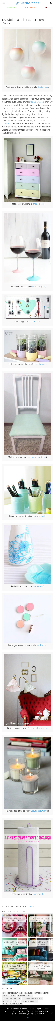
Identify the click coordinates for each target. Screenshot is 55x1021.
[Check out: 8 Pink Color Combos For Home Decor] (40, 925)
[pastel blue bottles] (27, 583)
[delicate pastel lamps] (27, 725)
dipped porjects (41, 993)
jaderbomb (38, 894)
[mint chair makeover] (27, 454)
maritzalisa (41, 645)
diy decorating (9, 996)
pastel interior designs (12, 1004)
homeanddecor (38, 457)
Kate (32, 906)
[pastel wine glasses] (27, 284)
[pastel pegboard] (27, 319)
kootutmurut (39, 516)
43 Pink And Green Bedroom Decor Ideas (14, 943)
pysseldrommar (39, 728)
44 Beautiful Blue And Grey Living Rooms (40, 943)
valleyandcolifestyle (38, 811)
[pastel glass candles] (27, 808)
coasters (6, 123)
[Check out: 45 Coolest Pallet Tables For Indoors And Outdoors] (14, 973)
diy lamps (7, 1001)
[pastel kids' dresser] (27, 201)
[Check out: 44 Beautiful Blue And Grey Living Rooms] (40, 949)
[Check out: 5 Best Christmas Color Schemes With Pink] (14, 925)
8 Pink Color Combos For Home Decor (40, 919)
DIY (4, 993)
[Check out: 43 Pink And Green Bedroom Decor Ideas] (14, 949)
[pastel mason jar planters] (27, 361)
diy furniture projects (32, 998)
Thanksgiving (30, 8)
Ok (27, 1017)
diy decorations (25, 996)
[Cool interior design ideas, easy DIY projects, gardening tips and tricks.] (27, 4)
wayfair (37, 321)
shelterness (42, 87)
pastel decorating (29, 1001)
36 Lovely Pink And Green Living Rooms (41, 967)
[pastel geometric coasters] (27, 642)
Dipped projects (36, 102)
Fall (46, 8)
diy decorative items (11, 998)
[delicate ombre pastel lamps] (27, 84)
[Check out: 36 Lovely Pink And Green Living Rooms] (40, 973)
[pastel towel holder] (27, 891)
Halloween (11, 8)
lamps (16, 1001)
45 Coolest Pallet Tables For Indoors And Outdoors (14, 967)
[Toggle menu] (3, 3)
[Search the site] (51, 3)
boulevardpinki (38, 286)
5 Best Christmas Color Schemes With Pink (14, 919)
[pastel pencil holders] (27, 513)
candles (28, 993)
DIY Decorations (15, 993)
